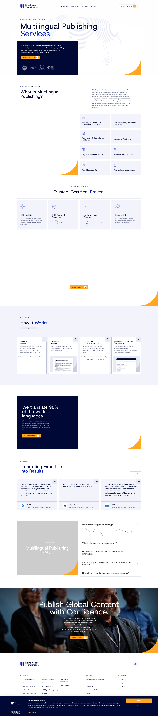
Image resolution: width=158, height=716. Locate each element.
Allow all (139, 700)
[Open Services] (77, 6)
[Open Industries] (87, 6)
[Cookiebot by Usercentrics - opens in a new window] (15, 712)
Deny (139, 705)
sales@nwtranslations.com (27, 350)
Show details (32, 712)
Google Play (96, 350)
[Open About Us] (67, 6)
